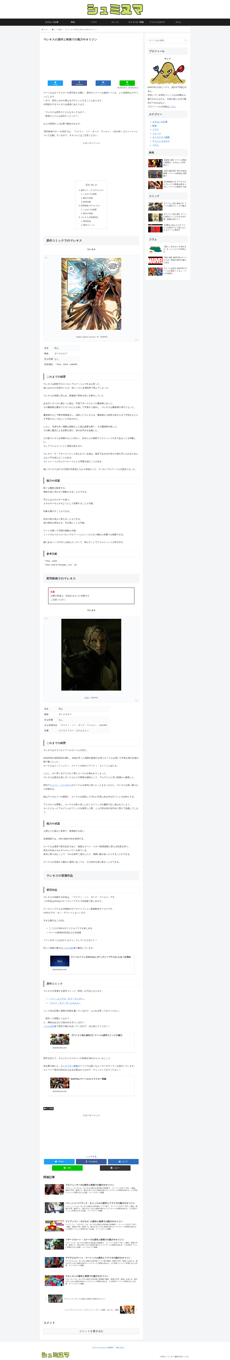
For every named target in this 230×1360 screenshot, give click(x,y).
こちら (172, 106)
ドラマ (155, 129)
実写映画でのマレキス (90, 206)
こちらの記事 (69, 948)
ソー (97, 808)
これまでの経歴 (90, 194)
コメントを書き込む (91, 1331)
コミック (156, 133)
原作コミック (89, 225)
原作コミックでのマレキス (92, 190)
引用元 (86, 698)
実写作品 (87, 221)
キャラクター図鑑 (69, 1066)
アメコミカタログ (161, 141)
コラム (155, 145)
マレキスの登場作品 (89, 217)
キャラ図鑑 (49, 1108)
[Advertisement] (91, 60)
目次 (88, 185)
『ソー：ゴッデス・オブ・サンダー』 (67, 999)
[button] (185, 40)
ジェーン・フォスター (60, 785)
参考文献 (87, 202)
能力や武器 (88, 198)
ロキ (45, 457)
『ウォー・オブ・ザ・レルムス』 (65, 1003)
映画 (154, 125)
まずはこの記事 (159, 122)
